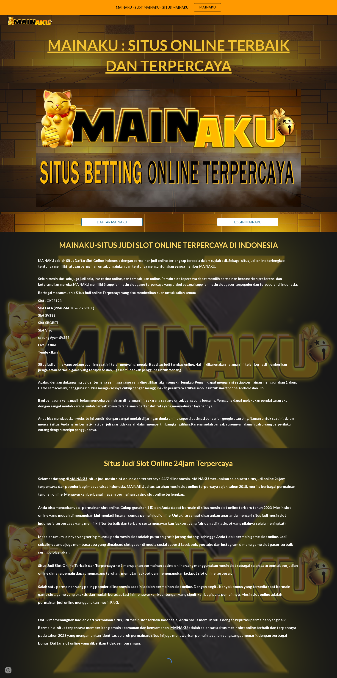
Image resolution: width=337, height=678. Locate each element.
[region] (168, 7)
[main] (168, 55)
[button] (8, 670)
